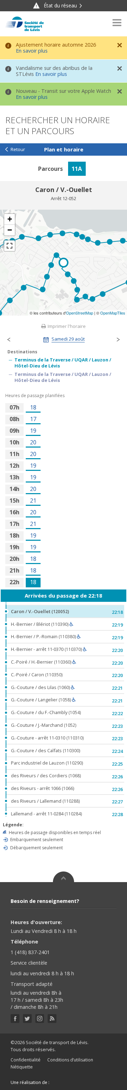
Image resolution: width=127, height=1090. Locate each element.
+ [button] (9, 219)
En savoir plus (32, 50)
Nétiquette (22, 1067)
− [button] (9, 230)
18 (33, 407)
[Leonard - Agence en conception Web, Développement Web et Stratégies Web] (64, 1082)
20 (33, 442)
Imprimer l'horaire (66, 326)
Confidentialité (26, 1060)
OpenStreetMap (79, 313)
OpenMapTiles (112, 313)
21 (33, 500)
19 (33, 431)
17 (33, 419)
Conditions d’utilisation (70, 1060)
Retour (18, 149)
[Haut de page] (63, 877)
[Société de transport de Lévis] (24, 24)
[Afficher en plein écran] (9, 245)
